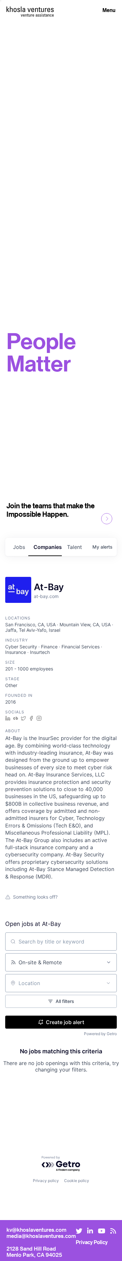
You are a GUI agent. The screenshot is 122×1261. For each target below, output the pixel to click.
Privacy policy (46, 1180)
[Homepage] (30, 9)
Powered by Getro (100, 1033)
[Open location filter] (108, 983)
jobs (19, 547)
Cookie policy (76, 1180)
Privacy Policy (92, 1242)
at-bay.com (46, 596)
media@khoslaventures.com (41, 1236)
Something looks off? (35, 897)
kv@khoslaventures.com (36, 1230)
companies (48, 547)
